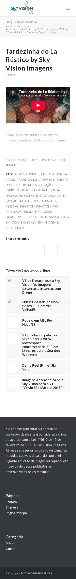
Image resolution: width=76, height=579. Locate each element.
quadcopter (16, 217)
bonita (61, 174)
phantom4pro (47, 206)
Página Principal (16, 513)
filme (38, 195)
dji (8, 185)
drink (15, 185)
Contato (11, 502)
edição (47, 185)
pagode (51, 201)
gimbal (11, 201)
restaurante (38, 217)
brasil (10, 179)
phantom (27, 206)
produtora (33, 211)
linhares (24, 201)
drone (27, 185)
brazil (22, 179)
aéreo (19, 174)
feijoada (38, 190)
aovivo (31, 174)
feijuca (11, 195)
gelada (49, 195)
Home (27, 26)
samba (54, 217)
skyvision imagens (43, 222)
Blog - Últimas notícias (21, 22)
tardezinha (15, 227)
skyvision (20, 222)
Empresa (12, 507)
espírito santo (18, 190)
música (38, 201)
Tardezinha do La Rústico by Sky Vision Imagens (32, 29)
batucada (47, 174)
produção (14, 211)
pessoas (12, 206)
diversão (60, 179)
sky (8, 222)
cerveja (46, 179)
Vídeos (64, 29)
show (64, 217)
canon (33, 179)
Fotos (10, 543)
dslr (36, 185)
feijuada (53, 190)
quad (48, 211)
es (55, 185)
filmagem (25, 195)
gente (61, 195)
